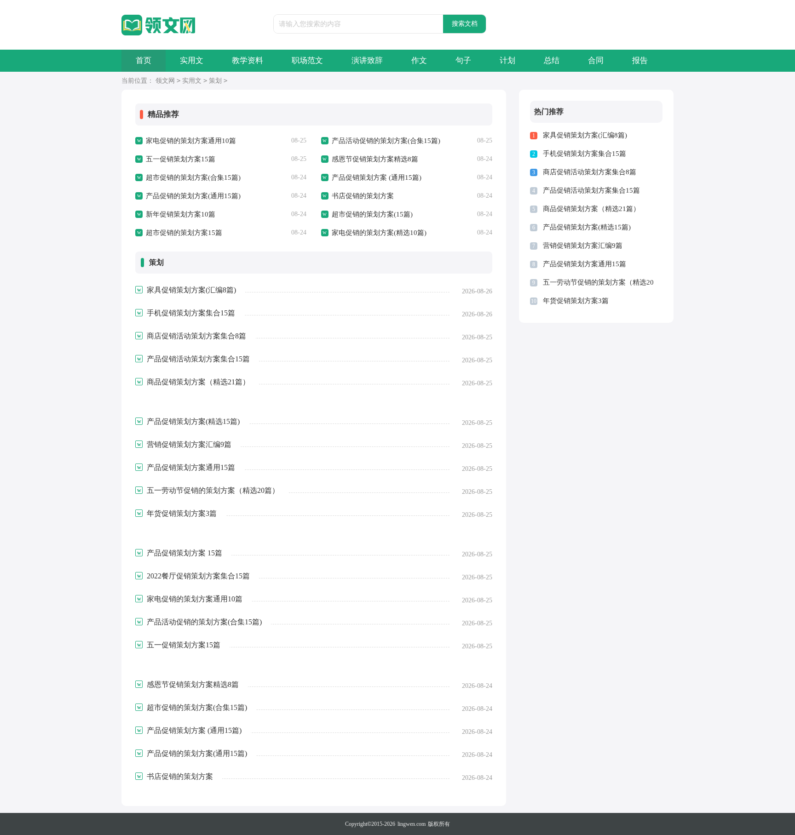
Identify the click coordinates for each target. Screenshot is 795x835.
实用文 (191, 60)
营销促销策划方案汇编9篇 (582, 245)
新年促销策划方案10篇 (180, 214)
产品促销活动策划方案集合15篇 (591, 190)
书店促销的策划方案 (363, 196)
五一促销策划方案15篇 (180, 159)
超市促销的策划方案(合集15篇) (193, 177)
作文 (419, 60)
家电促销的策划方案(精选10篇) (379, 232)
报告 (640, 60)
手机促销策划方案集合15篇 (584, 153)
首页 (143, 60)
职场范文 (307, 60)
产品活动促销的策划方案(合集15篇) (386, 140)
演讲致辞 (367, 60)
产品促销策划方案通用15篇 (584, 264)
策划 (215, 80)
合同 (596, 60)
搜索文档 (465, 23)
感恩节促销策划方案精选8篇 (375, 159)
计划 (507, 60)
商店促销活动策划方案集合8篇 (589, 172)
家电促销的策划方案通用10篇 (191, 140)
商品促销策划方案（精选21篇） (591, 208)
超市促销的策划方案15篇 (184, 232)
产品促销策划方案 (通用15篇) (376, 177)
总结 (551, 60)
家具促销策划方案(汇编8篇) (585, 135)
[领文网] (158, 25)
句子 (463, 60)
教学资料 (247, 60)
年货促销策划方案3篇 (576, 300)
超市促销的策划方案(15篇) (372, 214)
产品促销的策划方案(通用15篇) (193, 196)
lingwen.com (412, 824)
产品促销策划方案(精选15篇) (587, 227)
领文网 (165, 80)
